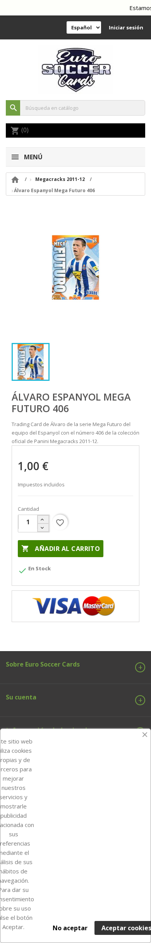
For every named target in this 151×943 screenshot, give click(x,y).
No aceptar (70, 928)
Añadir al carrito (60, 548)
